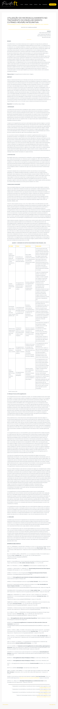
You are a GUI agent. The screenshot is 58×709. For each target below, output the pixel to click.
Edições (26, 4)
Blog (40, 4)
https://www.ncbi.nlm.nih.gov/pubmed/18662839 (29, 677)
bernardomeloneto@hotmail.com (44, 696)
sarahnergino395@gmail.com (45, 693)
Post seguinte (52, 704)
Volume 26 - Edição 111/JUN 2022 (22, 24)
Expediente (45, 4)
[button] (52, 4)
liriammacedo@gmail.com (45, 690)
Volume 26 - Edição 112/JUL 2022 (36, 24)
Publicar (35, 4)
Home (22, 4)
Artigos (30, 4)
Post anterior (5, 704)
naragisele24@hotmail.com (45, 687)
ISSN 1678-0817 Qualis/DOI (8, 6)
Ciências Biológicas (12, 24)
